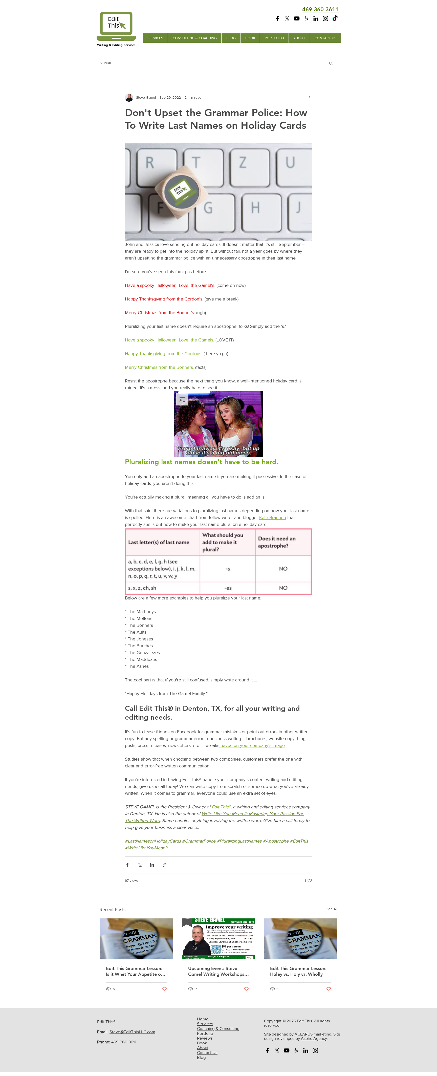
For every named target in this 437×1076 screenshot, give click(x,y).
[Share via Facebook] (127, 865)
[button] (331, 63)
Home (203, 1018)
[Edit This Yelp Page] (306, 18)
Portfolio (205, 1033)
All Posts (106, 62)
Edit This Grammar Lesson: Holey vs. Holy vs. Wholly (298, 971)
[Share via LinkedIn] (152, 865)
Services (205, 1023)
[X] (287, 18)
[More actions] (309, 98)
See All (331, 909)
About (202, 1047)
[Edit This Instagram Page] (325, 18)
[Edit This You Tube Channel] (286, 1050)
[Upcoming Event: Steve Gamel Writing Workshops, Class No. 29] (218, 938)
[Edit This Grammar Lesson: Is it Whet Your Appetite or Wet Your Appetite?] (136, 938)
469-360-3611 (123, 1041)
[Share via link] (164, 865)
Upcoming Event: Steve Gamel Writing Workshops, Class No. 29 (217, 971)
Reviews (205, 1038)
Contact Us (207, 1052)
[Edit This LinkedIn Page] (315, 18)
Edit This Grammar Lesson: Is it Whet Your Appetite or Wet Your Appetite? (134, 971)
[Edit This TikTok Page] (335, 18)
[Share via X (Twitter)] (139, 865)
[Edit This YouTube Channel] (296, 18)
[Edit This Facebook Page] (277, 18)
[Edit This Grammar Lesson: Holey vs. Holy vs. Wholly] (300, 938)
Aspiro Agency (314, 1038)
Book (202, 1042)
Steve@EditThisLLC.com (132, 1031)
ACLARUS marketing (313, 1034)
